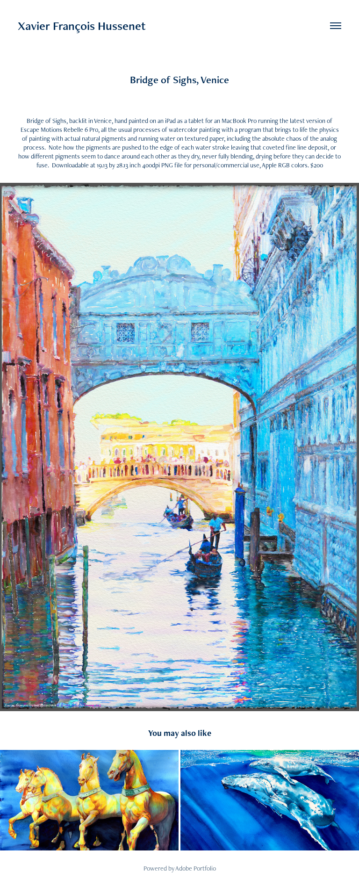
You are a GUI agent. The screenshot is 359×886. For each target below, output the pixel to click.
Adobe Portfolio (195, 868)
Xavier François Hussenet (82, 26)
